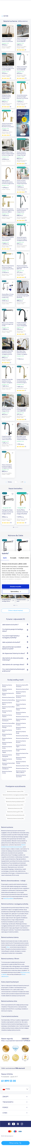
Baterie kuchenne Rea (22, 736)
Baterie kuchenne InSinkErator (7, 768)
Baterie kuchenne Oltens (21, 709)
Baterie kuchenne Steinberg (21, 758)
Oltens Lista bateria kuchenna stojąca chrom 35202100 (22, 68)
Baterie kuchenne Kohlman (21, 692)
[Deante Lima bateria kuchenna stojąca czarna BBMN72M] (23, 400)
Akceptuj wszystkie (15, 586)
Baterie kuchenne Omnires (21, 713)
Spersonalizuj (15, 591)
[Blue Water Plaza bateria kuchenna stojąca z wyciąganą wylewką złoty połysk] (23, 343)
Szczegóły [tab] (13, 558)
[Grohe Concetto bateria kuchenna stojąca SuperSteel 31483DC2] (23, 172)
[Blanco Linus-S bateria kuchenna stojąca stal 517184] (8, 314)
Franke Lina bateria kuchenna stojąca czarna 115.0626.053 (22, 324)
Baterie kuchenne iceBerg (7, 759)
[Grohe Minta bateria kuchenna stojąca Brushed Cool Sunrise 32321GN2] (23, 87)
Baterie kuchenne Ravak (21, 732)
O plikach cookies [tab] (24, 558)
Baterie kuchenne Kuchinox (21, 696)
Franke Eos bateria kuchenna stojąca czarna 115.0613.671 (7, 438)
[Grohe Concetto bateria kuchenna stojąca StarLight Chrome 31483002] (23, 144)
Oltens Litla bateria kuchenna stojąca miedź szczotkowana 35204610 (7, 40)
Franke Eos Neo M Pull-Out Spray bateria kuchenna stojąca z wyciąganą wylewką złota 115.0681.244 (22, 381)
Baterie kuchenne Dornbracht (7, 720)
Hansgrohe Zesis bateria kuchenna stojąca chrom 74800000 (6, 97)
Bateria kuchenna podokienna (15, 801)
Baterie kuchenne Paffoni (21, 720)
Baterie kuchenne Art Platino (8, 694)
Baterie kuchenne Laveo (21, 700)
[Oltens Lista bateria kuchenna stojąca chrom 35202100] (23, 59)
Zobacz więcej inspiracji (15, 610)
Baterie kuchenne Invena (7, 772)
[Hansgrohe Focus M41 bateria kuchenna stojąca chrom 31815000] (23, 201)
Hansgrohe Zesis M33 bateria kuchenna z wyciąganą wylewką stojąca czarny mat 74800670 (7, 353)
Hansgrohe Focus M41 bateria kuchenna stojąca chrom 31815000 (22, 210)
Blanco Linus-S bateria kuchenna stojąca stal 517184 (7, 324)
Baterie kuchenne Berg (8, 700)
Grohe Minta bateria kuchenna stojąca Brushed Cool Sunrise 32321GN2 (22, 97)
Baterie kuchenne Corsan (7, 711)
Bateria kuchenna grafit (15, 812)
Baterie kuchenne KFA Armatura (22, 685)
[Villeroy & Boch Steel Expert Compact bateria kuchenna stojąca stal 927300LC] (8, 144)
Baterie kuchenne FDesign (7, 726)
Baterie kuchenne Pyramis (21, 724)
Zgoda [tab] (5, 558)
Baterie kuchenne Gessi (7, 739)
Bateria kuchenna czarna (15, 791)
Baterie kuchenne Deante (7, 715)
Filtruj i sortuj (13, 1143)
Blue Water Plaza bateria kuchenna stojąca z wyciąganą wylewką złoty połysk (22, 353)
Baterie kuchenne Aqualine (7, 690)
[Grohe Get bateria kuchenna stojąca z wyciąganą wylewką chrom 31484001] (23, 229)
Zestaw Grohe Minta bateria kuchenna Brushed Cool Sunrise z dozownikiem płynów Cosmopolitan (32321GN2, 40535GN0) (8, 125)
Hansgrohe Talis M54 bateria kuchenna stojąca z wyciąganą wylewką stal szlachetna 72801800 (7, 381)
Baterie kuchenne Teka (22, 766)
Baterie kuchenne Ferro (7, 730)
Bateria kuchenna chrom (15, 805)
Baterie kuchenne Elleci (8, 723)
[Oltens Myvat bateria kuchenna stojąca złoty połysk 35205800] (8, 59)
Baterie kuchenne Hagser (7, 751)
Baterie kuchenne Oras (22, 716)
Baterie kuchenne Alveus (7, 685)
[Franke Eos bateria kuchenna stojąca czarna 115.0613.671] (8, 428)
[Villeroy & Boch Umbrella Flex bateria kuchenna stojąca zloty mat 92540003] (8, 172)
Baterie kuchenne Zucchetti (21, 776)
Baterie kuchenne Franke (7, 735)
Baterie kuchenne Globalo (7, 743)
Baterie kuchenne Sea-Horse (22, 754)
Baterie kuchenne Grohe (7, 747)
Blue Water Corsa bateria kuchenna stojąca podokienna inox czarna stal (22, 438)
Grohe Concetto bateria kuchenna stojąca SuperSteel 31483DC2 (22, 182)
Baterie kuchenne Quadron (21, 728)
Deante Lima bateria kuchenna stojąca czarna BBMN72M (22, 409)
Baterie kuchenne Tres (22, 768)
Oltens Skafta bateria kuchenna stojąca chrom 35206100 (22, 40)
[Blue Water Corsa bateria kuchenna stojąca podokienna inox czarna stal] (23, 428)
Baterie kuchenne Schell (21, 750)
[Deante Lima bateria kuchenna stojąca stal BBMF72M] (23, 258)
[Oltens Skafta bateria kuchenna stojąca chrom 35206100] (23, 30)
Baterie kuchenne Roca (22, 738)
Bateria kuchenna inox (15, 808)
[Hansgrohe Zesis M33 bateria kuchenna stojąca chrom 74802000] (8, 400)
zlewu (8, 947)
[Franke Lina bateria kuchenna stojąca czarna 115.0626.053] (23, 314)
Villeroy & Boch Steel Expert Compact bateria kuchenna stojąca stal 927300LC (8, 154)
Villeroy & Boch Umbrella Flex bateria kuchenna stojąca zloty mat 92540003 (8, 182)
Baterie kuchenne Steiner (21, 762)
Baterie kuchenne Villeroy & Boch (21, 771)
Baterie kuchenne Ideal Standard (8, 764)
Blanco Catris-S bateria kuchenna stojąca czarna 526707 (8, 239)
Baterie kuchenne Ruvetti (21, 741)
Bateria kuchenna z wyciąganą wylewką (15, 795)
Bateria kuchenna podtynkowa (15, 815)
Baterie (6, 16)
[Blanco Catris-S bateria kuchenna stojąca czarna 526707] (8, 229)
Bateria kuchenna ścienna (15, 818)
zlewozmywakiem (8, 898)
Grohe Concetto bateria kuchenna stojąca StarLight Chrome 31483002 (21, 154)
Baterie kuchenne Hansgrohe (7, 755)
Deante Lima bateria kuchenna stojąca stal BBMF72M (22, 267)
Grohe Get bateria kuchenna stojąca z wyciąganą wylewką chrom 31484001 (22, 239)
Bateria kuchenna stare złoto (15, 798)
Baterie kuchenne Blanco (7, 703)
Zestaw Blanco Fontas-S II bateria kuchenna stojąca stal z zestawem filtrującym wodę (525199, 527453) (8, 296)
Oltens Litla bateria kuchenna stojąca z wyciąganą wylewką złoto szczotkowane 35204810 (7, 466)
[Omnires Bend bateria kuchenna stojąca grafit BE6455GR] (23, 286)
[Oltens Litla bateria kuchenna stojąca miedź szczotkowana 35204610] (8, 30)
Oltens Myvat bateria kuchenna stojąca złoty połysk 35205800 (8, 68)
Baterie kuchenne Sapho (21, 745)
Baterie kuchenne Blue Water (8, 707)
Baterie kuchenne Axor (8, 697)
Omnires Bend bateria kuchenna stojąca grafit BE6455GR (23, 296)
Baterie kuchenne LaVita (21, 705)
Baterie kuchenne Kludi (22, 689)
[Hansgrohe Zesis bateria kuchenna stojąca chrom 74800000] (8, 87)
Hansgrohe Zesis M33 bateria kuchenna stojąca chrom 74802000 (7, 409)
